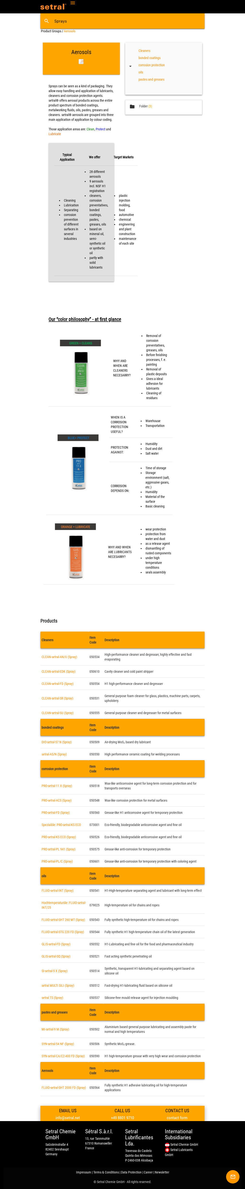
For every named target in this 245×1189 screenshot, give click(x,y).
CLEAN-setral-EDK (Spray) (58, 671)
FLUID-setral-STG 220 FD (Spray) (63, 932)
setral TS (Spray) (52, 998)
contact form (177, 1117)
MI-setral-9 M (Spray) (55, 1029)
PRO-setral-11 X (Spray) (57, 786)
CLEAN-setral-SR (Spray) (57, 698)
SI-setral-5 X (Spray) (54, 971)
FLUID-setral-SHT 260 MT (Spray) (63, 920)
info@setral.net (68, 1117)
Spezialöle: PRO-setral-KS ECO (61, 825)
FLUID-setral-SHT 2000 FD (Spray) (64, 1088)
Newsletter (162, 1172)
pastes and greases (151, 79)
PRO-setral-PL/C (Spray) (57, 861)
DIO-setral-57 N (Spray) (57, 742)
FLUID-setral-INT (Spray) (57, 890)
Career (148, 1172)
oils (141, 72)
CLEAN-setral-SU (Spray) (57, 713)
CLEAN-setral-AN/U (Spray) (59, 657)
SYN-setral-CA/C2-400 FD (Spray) (63, 1056)
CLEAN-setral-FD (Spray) (57, 684)
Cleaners (144, 51)
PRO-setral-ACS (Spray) (57, 800)
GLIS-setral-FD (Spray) (56, 944)
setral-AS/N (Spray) (54, 754)
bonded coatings (150, 58)
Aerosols (69, 31)
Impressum (83, 1172)
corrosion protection (152, 65)
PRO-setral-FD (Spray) (56, 813)
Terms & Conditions (106, 1172)
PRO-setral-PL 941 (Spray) (58, 849)
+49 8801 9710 (122, 1117)
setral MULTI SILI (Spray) (58, 985)
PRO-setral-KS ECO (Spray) (59, 837)
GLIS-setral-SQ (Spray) (56, 956)
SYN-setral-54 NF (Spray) (58, 1044)
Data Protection (131, 1172)
